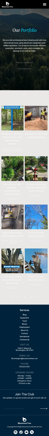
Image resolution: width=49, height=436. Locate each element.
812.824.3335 (24, 367)
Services (24, 310)
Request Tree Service (24, 62)
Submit (43, 408)
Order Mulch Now (24, 69)
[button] (44, 4)
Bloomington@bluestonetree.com (24, 358)
